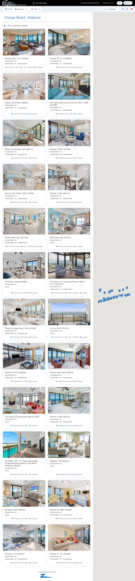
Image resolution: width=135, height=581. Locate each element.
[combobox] (120, 3)
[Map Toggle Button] (123, 9)
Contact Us (108, 3)
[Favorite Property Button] (42, 32)
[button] (5, 42)
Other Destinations (90, 3)
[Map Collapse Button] (91, 14)
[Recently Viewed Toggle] (127, 9)
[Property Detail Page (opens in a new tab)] (24, 42)
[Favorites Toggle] (132, 9)
